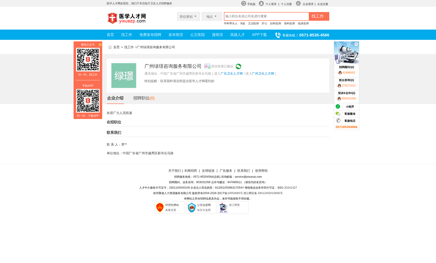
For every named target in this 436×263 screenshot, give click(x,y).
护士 (264, 23)
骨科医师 (289, 23)
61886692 (348, 72)
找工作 (126, 35)
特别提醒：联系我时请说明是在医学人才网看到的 (179, 81)
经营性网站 (172, 205)
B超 (242, 23)
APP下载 (259, 35)
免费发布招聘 (150, 35)
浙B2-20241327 (287, 187)
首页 (110, 35)
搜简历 (217, 35)
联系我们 (243, 170)
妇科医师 (275, 23)
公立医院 (197, 35)
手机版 (251, 4)
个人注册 (286, 4)
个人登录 (271, 4)
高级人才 (237, 35)
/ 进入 (248, 73)
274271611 (348, 85)
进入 (217, 73)
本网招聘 (190, 170)
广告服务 (226, 170)
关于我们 (174, 170)
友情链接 (208, 170)
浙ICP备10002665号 (230, 193)
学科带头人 (231, 23)
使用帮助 (261, 170)
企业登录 (308, 4)
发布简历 (175, 35)
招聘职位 (141, 98)
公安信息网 (204, 205)
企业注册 (322, 4)
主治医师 (253, 23)
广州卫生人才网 (263, 73)
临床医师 (303, 23)
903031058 (348, 98)
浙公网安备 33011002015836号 (263, 193)
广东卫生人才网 (231, 73)
